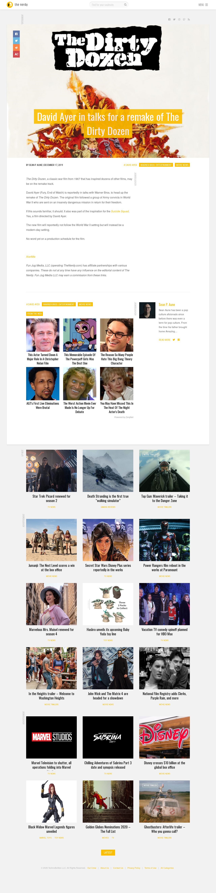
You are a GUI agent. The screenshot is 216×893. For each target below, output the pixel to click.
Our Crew (91, 867)
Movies (105, 838)
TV (113, 838)
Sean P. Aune (167, 304)
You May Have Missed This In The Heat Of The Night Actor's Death (116, 407)
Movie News (182, 165)
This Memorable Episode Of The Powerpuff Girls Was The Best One (80, 358)
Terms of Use (150, 867)
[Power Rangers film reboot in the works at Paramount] (164, 540)
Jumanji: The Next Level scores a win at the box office (52, 567)
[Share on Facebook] (16, 34)
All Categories (167, 867)
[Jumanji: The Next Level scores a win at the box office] (51, 540)
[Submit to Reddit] (16, 47)
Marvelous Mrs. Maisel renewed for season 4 (51, 631)
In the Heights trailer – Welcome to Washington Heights (51, 695)
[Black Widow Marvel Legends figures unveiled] (51, 801)
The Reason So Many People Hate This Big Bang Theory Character (117, 358)
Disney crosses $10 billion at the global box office (164, 765)
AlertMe (30, 257)
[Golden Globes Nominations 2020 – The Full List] (108, 801)
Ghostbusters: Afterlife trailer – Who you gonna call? (164, 829)
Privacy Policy (133, 867)
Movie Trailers (164, 507)
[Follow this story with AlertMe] (16, 54)
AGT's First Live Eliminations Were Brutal (42, 405)
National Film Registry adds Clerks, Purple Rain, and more (164, 695)
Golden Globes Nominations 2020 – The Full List (108, 829)
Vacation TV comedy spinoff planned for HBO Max (164, 631)
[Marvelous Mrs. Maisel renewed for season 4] (51, 604)
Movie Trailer (150, 455)
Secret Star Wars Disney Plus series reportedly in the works (108, 567)
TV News (51, 507)
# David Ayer (130, 165)
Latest (108, 852)
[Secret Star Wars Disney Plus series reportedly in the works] (108, 540)
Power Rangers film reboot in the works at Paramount (164, 567)
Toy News (108, 640)
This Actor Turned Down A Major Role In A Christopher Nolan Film (43, 358)
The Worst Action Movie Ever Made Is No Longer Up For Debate (79, 407)
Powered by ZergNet (123, 417)
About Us (104, 867)
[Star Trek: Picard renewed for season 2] (51, 471)
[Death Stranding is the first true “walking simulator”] (108, 471)
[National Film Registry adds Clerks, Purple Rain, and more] (164, 668)
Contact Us (118, 867)
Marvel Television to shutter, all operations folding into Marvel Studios (51, 767)
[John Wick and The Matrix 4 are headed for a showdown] (108, 668)
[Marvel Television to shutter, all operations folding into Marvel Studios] (51, 737)
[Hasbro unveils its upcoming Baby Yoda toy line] (108, 604)
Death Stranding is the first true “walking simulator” (108, 498)
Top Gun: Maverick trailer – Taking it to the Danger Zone (164, 498)
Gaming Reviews (108, 507)
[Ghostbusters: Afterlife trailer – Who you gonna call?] (164, 801)
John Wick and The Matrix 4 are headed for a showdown (108, 695)
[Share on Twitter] (16, 40)
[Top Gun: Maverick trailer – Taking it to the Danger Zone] (164, 471)
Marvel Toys (45, 838)
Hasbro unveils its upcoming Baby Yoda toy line (108, 631)
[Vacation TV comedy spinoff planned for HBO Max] (164, 604)
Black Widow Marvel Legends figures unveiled (51, 829)
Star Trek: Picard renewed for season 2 (52, 498)
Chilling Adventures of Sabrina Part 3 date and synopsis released (108, 765)
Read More (164, 339)
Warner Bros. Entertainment (156, 165)
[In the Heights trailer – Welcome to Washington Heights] (51, 668)
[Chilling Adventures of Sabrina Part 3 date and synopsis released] (108, 737)
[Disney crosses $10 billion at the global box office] (164, 737)
